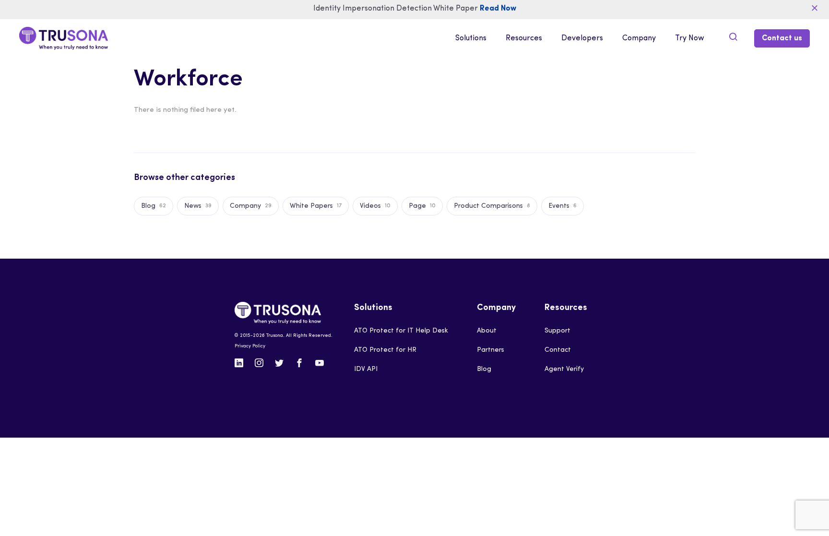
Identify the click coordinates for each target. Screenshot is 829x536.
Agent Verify (564, 369)
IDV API (366, 369)
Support (557, 330)
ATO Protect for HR (385, 350)
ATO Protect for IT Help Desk (401, 330)
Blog (484, 369)
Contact (558, 350)
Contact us (782, 38)
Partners (490, 350)
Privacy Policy (250, 346)
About (487, 330)
